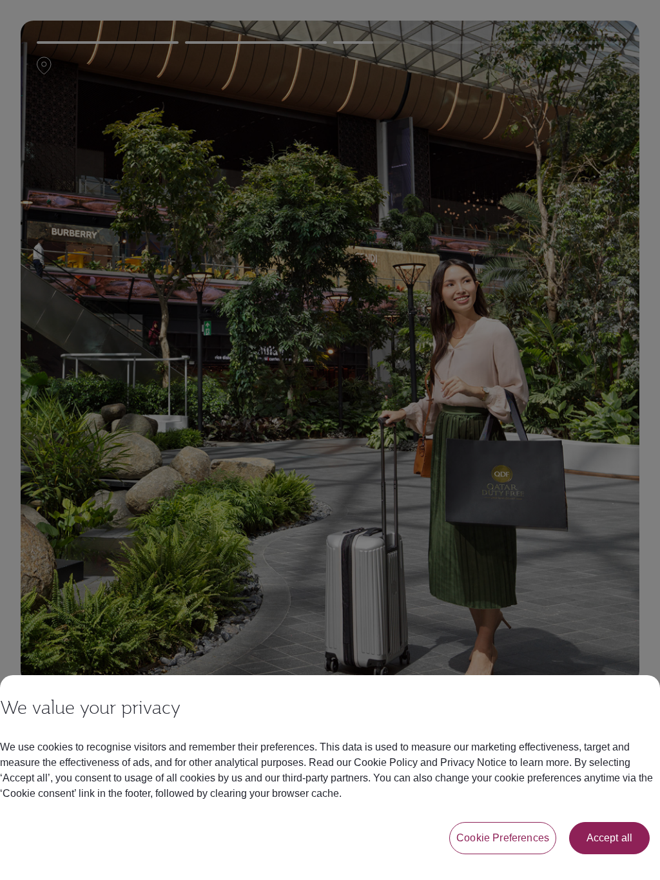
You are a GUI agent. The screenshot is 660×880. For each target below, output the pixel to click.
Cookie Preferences (502, 837)
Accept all (610, 837)
